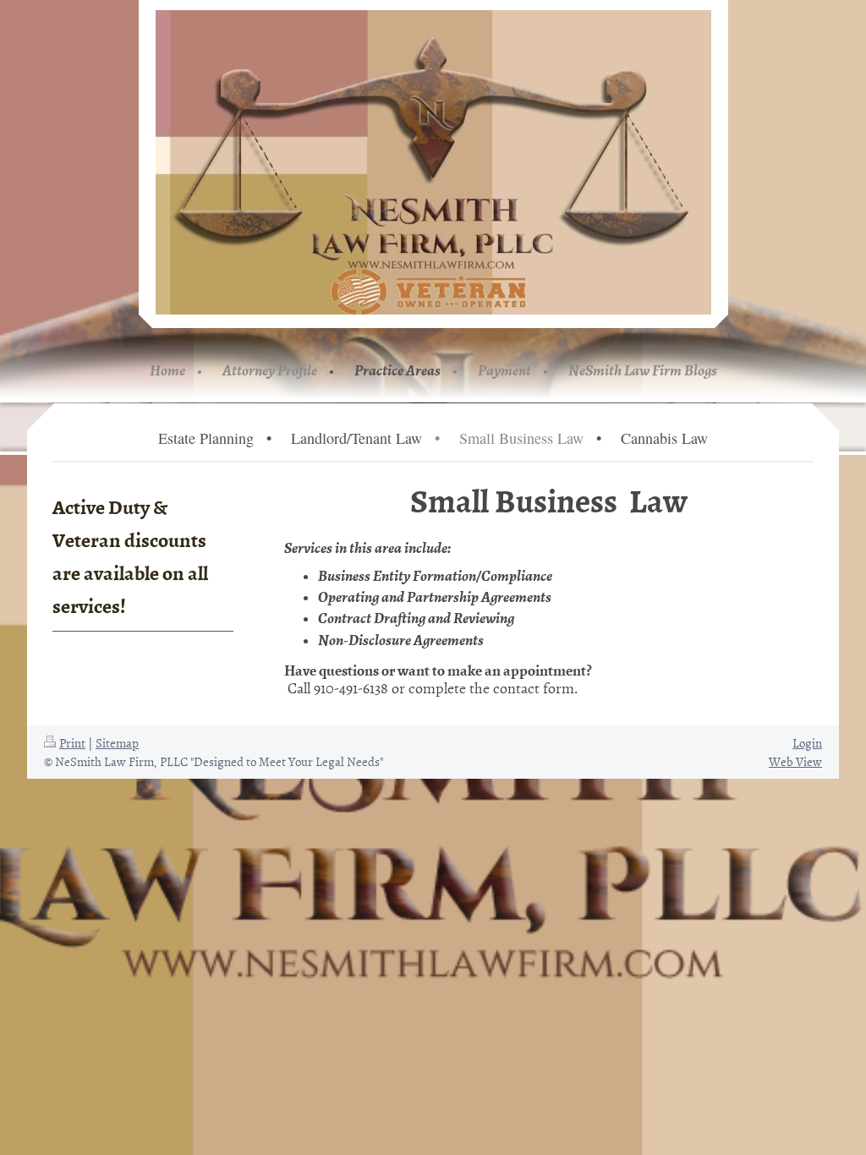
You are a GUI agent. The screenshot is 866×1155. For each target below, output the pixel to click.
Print (72, 743)
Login (807, 743)
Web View (795, 761)
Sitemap (117, 743)
